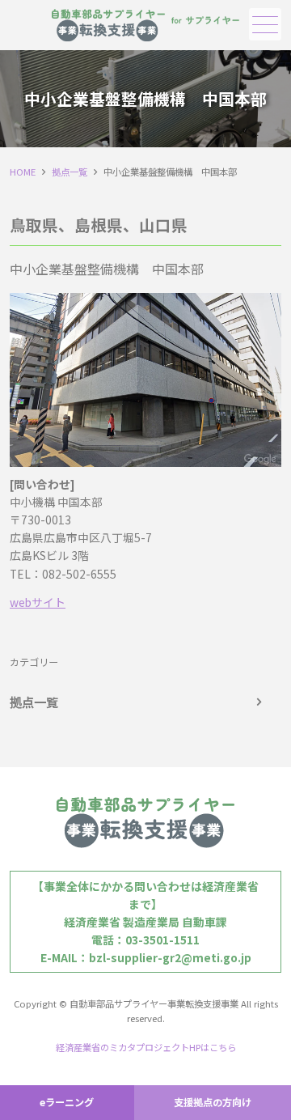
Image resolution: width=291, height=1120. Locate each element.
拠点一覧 (69, 171)
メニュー (265, 24)
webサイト (37, 602)
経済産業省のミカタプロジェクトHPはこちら (146, 1047)
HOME (23, 171)
